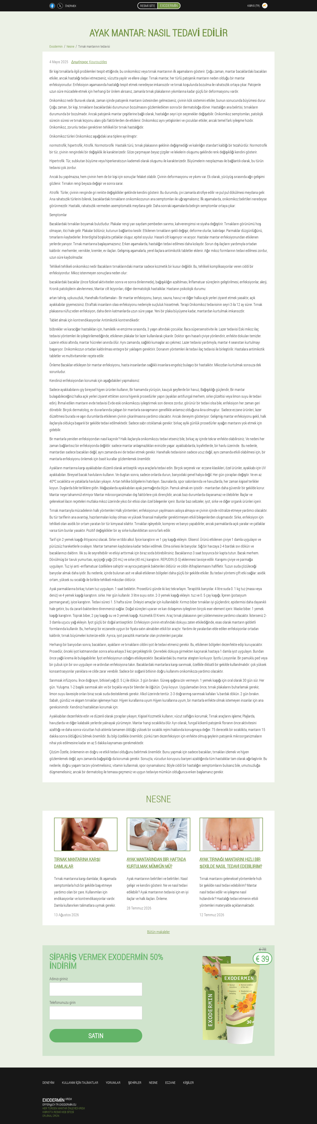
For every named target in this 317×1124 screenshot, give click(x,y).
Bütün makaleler (158, 931)
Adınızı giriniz (58, 979)
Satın (96, 1035)
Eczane (170, 1082)
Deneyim (48, 1082)
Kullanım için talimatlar (80, 1082)
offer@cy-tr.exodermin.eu (59, 1104)
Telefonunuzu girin (62, 1002)
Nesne (153, 1082)
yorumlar (113, 1082)
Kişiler (188, 1082)
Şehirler (134, 1082)
